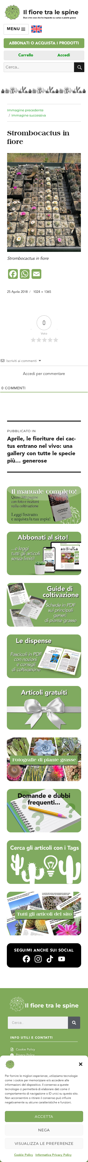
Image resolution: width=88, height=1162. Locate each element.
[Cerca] (74, 1023)
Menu (14, 29)
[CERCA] (79, 67)
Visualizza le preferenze (44, 1143)
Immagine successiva (28, 115)
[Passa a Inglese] (36, 29)
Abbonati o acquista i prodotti (44, 43)
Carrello (25, 55)
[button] (80, 1064)
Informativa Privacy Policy (53, 1155)
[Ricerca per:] (39, 67)
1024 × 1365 (42, 291)
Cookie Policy (23, 1155)
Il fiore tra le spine (50, 12)
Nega (44, 1130)
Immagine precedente (25, 110)
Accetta (44, 1116)
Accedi (63, 55)
